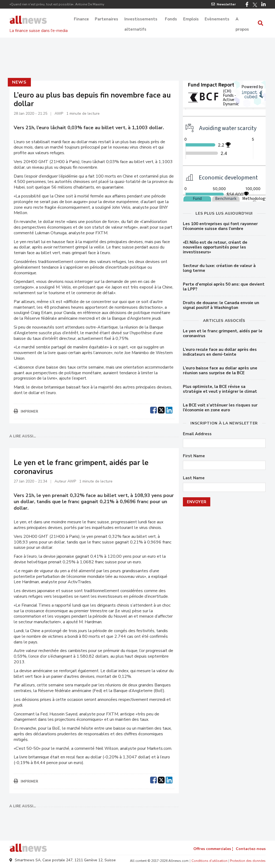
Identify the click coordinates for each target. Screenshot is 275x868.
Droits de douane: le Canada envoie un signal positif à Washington (221, 305)
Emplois (191, 19)
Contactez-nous (251, 848)
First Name (194, 456)
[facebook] (153, 409)
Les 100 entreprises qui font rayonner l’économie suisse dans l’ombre (220, 226)
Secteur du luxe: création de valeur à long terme (219, 268)
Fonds (171, 19)
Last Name (194, 478)
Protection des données (248, 861)
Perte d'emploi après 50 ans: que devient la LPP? (224, 286)
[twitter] (161, 409)
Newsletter (226, 4)
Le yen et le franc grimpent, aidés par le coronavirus (222, 333)
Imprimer (29, 411)
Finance (81, 19)
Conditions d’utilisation (209, 861)
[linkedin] (169, 409)
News (19, 82)
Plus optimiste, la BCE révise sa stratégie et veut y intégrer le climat (220, 389)
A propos (242, 19)
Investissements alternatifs (140, 19)
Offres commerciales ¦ (213, 848)
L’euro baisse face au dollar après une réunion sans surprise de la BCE (220, 370)
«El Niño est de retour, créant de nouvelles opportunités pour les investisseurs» (215, 247)
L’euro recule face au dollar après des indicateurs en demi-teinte (220, 352)
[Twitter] (255, 5)
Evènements (217, 19)
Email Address (197, 434)
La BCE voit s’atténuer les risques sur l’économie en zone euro (220, 407)
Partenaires (106, 19)
